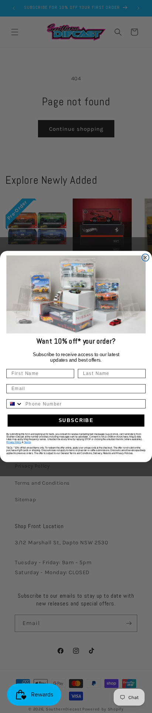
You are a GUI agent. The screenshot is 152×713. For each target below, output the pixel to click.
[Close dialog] (145, 257)
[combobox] (15, 404)
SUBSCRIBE (76, 420)
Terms (27, 442)
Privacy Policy (13, 442)
